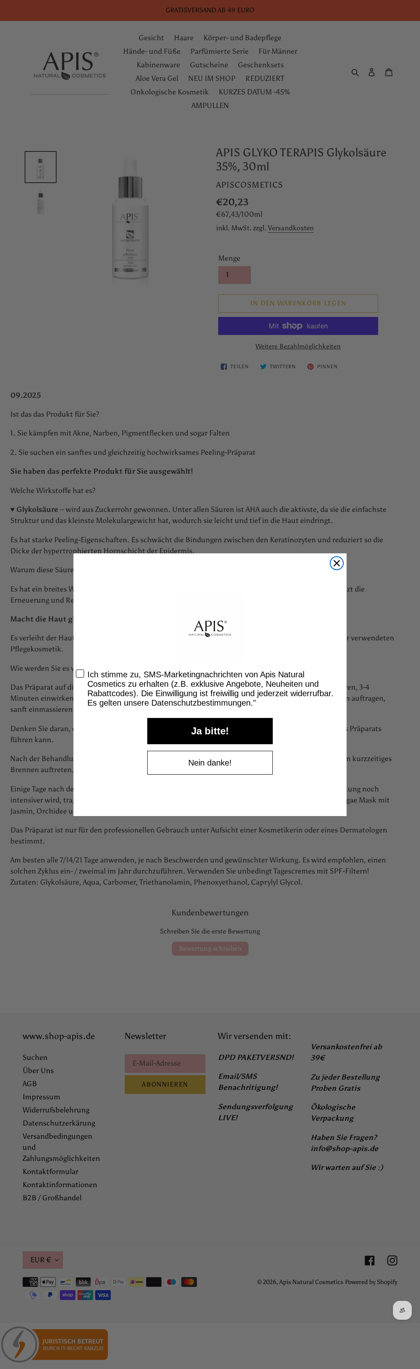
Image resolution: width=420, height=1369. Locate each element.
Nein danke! (210, 762)
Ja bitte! (210, 730)
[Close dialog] (336, 563)
